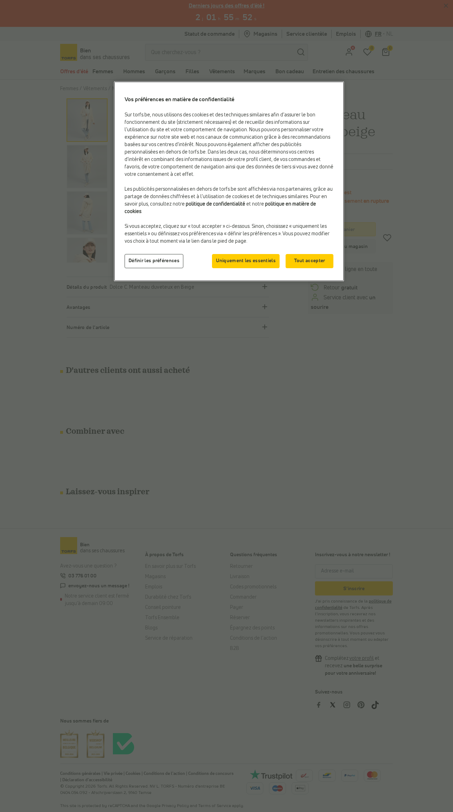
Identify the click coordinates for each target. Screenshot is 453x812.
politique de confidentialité (215, 204)
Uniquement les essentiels (246, 260)
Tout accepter (309, 260)
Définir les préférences (153, 260)
